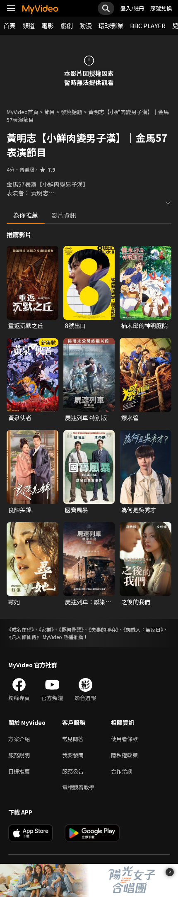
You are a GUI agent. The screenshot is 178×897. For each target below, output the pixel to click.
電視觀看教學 (78, 787)
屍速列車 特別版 (86, 417)
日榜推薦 (19, 771)
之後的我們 (135, 602)
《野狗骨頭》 (71, 629)
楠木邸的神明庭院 (144, 325)
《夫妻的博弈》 (103, 629)
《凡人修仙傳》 (24, 636)
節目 (49, 112)
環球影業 (111, 25)
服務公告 (73, 771)
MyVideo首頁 (22, 112)
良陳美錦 (19, 510)
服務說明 (19, 755)
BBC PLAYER (148, 25)
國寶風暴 (76, 510)
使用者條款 (124, 739)
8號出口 (75, 325)
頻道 (28, 25)
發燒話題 (71, 112)
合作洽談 (121, 771)
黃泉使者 (19, 417)
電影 (47, 25)
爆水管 (130, 417)
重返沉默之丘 (25, 325)
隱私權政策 (124, 755)
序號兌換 (161, 8)
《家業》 (46, 629)
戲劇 (66, 25)
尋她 (14, 602)
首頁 (9, 25)
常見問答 (73, 739)
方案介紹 (19, 739)
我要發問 (73, 755)
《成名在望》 (20, 629)
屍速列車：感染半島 (88, 602)
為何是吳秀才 (138, 510)
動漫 (85, 25)
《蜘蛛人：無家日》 (143, 629)
